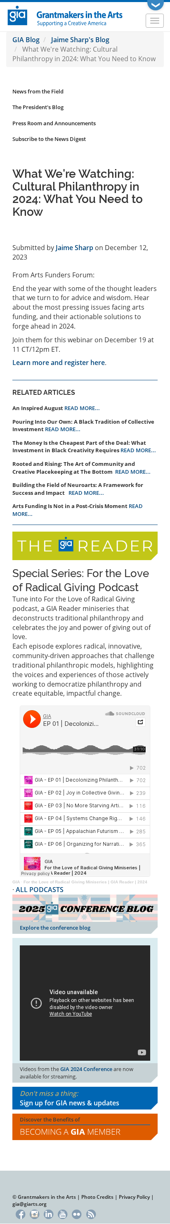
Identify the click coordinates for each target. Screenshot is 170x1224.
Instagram (34, 1213)
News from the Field (38, 91)
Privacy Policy (134, 1196)
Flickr (77, 1213)
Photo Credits (97, 1196)
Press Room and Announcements (54, 123)
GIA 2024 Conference (86, 1069)
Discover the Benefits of (70, 1126)
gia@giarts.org (29, 1203)
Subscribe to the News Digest (49, 139)
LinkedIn (48, 1213)
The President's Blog (38, 107)
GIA (16, 882)
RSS (91, 1213)
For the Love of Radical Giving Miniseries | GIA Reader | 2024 (85, 882)
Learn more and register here (58, 362)
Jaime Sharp (74, 247)
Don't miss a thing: (69, 1098)
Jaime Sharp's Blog (80, 39)
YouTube (62, 1213)
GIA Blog (26, 39)
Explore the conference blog (55, 927)
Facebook (20, 1213)
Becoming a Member (70, 1131)
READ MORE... (82, 408)
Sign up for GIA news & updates (69, 1102)
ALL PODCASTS (40, 889)
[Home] (65, 15)
